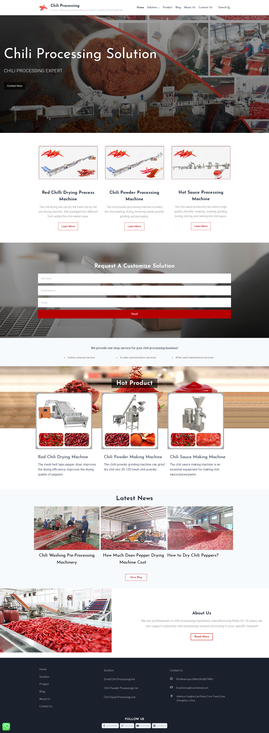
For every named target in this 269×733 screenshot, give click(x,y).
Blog (178, 7)
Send (134, 314)
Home (140, 7)
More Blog (136, 577)
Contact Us (205, 7)
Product (167, 7)
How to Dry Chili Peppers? (193, 555)
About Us (189, 7)
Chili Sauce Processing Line (120, 697)
